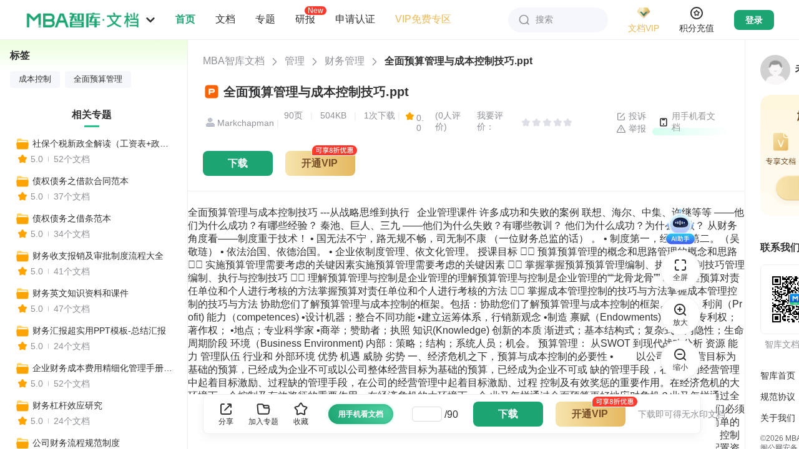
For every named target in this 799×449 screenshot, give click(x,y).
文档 (225, 19)
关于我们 (777, 418)
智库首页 (777, 375)
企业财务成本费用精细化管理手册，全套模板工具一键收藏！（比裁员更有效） (104, 368)
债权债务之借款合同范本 (80, 181)
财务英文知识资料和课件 (80, 293)
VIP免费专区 (423, 19)
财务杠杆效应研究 (67, 405)
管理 (295, 61)
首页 (185, 19)
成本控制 (35, 79)
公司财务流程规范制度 (76, 443)
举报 (636, 128)
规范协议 (777, 397)
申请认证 (355, 19)
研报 (305, 18)
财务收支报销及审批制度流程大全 (98, 256)
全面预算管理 (98, 79)
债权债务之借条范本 (71, 218)
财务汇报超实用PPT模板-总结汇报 (99, 331)
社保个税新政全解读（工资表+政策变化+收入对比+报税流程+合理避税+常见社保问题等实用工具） (104, 143)
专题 (265, 19)
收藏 (300, 421)
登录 (754, 20)
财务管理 (345, 61)
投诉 (636, 116)
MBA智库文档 (234, 61)
